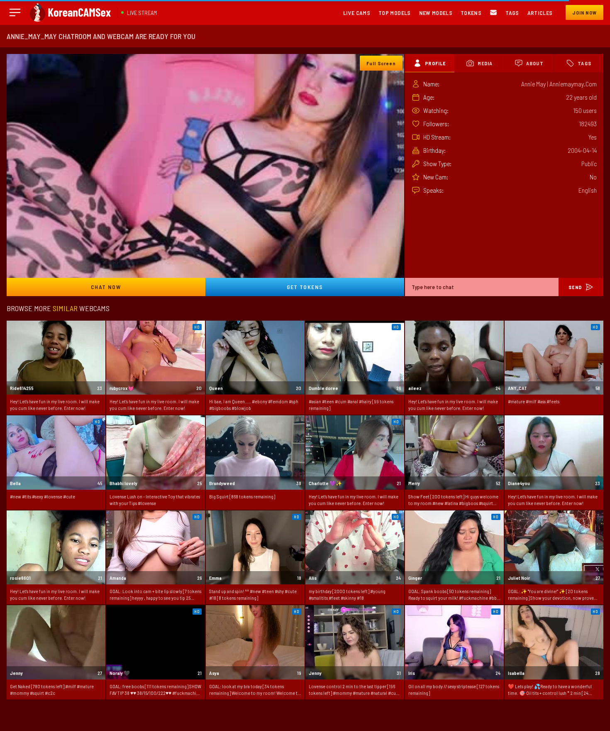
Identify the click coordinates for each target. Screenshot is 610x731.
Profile (435, 63)
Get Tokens (305, 286)
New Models (436, 12)
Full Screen (381, 63)
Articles (540, 12)
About (535, 63)
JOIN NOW (584, 12)
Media (485, 63)
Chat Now (106, 286)
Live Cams (356, 12)
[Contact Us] (493, 12)
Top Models (394, 12)
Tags (512, 12)
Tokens (471, 12)
